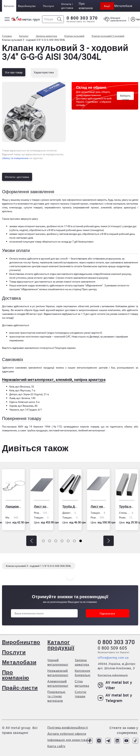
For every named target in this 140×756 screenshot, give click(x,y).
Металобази (19, 662)
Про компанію (15, 674)
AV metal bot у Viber (119, 685)
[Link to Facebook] (90, 740)
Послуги (48, 6)
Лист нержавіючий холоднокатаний (76, 506)
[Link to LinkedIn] (117, 740)
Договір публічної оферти (66, 734)
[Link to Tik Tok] (135, 740)
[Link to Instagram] (99, 740)
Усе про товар (13, 72)
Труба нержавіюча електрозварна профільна (104, 506)
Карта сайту (56, 746)
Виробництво (27, 6)
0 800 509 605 (112, 648)
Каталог (9, 6)
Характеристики (44, 72)
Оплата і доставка (67, 5)
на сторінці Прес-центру (83, 289)
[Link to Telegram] (108, 740)
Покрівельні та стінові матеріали (56, 696)
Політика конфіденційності (67, 728)
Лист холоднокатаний (19, 506)
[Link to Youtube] (126, 740)
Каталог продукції (60, 644)
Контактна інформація (113, 675)
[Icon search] (59, 19)
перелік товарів (89, 426)
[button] (31, 541)
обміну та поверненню (15, 158)
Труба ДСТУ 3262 (48, 506)
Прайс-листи (20, 687)
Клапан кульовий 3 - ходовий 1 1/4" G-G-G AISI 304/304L (38, 566)
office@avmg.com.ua (113, 658)
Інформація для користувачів (69, 740)
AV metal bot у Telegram (119, 698)
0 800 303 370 (82, 18)
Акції (107, 6)
